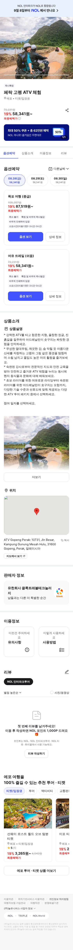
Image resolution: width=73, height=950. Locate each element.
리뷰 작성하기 (36, 753)
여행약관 (35, 902)
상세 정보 (55, 237)
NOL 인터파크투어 (18, 681)
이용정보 (45, 153)
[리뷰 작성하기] (66, 672)
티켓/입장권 (14, 791)
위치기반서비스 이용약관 (31, 899)
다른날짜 (59, 169)
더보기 (36, 477)
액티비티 (47, 791)
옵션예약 (9, 153)
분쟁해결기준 (52, 902)
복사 (66, 540)
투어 (32, 791)
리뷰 (64, 153)
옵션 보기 (25, 236)
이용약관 (8, 899)
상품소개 (27, 153)
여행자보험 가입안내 (15, 902)
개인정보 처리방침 (59, 899)
